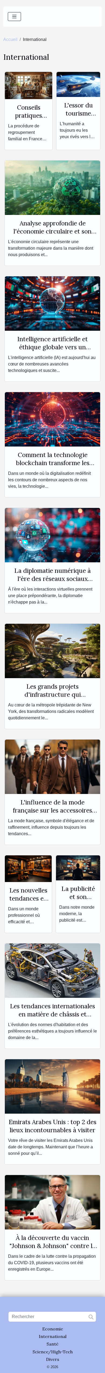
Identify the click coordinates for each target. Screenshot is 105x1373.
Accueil (10, 39)
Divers (52, 1359)
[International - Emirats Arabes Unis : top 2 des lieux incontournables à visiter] (52, 1086)
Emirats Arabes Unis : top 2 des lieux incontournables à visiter (52, 1126)
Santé (52, 1344)
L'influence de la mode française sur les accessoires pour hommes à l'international (52, 810)
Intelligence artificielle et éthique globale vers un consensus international (52, 347)
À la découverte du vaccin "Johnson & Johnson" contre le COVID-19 (52, 1246)
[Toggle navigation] (14, 16)
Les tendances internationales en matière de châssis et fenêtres (52, 1014)
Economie (52, 1329)
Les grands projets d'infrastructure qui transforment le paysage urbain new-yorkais (52, 698)
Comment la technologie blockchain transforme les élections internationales (52, 463)
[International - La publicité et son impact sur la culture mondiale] (78, 867)
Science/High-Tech (53, 1351)
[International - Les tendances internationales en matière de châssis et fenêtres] (52, 970)
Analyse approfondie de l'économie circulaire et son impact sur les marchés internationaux (52, 235)
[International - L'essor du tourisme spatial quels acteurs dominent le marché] (78, 84)
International (52, 1336)
